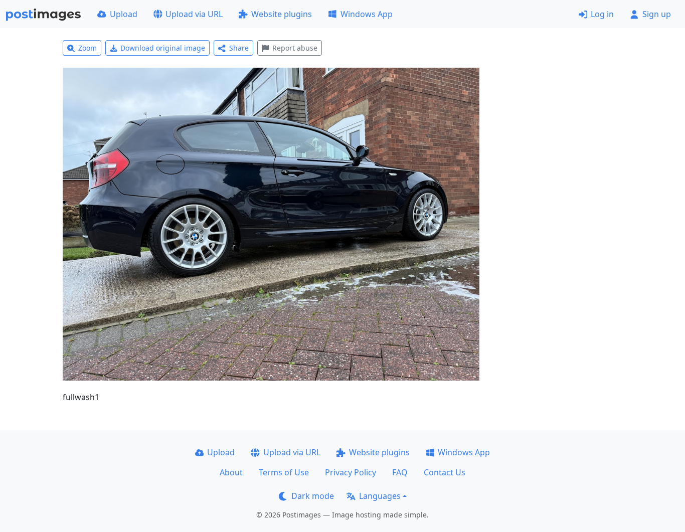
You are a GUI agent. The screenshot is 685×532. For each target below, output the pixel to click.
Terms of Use (284, 472)
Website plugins (281, 14)
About (231, 472)
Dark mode (312, 495)
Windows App (366, 14)
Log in (602, 14)
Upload (123, 14)
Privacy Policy (350, 472)
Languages (380, 495)
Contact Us (444, 472)
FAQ (400, 472)
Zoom (87, 48)
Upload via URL (194, 14)
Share (239, 48)
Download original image (162, 48)
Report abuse (294, 48)
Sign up (656, 14)
